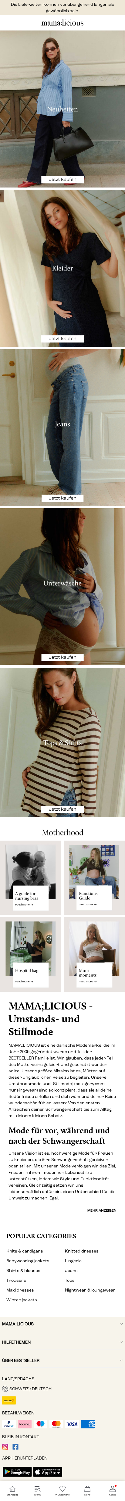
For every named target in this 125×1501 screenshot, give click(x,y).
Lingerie (73, 1260)
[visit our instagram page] (5, 1448)
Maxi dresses (20, 1290)
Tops (70, 1280)
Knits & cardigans (24, 1251)
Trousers (16, 1280)
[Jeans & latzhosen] (62, 427)
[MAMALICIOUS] (62, 24)
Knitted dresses (82, 1251)
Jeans (71, 1270)
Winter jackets (21, 1300)
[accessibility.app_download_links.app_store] (47, 1477)
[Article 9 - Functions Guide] (94, 878)
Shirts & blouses (23, 1270)
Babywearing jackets (27, 1260)
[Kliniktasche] (30, 957)
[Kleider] (62, 268)
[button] (62, 1389)
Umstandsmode (25, 1083)
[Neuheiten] (62, 109)
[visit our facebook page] (15, 1448)
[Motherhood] (62, 829)
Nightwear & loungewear (90, 1290)
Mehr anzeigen (102, 1210)
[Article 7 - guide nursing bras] (30, 878)
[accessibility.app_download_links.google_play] (17, 1477)
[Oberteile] (62, 742)
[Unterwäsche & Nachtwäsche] (62, 586)
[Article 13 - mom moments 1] (94, 957)
